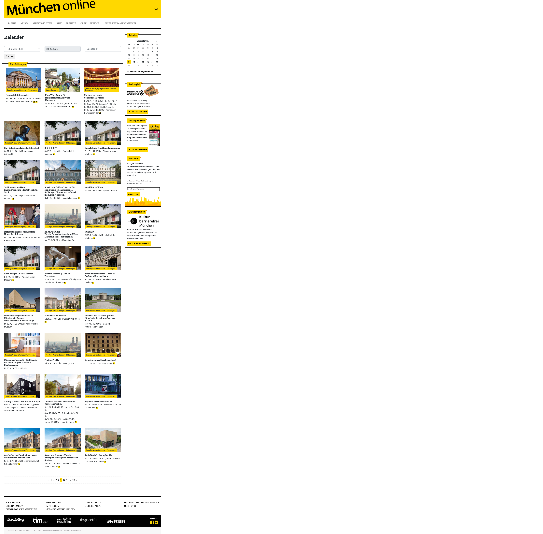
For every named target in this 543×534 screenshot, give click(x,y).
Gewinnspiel (14, 502)
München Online (21, 530)
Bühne (12, 23)
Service (95, 23)
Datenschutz (93, 502)
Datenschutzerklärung (143, 181)
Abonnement (14, 505)
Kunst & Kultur (43, 23)
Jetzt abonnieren (137, 149)
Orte (83, 23)
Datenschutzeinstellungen (141, 502)
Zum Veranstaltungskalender (140, 71)
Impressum (53, 505)
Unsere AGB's (93, 505)
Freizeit (71, 23)
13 (73, 480)
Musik (25, 23)
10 (64, 480)
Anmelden (133, 194)
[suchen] (156, 8)
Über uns (130, 505)
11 (67, 480)
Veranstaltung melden (60, 509)
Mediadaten (53, 502)
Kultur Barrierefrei (138, 243)
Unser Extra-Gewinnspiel (120, 23)
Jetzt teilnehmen (137, 112)
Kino (59, 23)
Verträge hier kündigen (21, 509)
